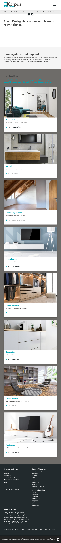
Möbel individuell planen (30, 11)
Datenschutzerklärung (18, 529)
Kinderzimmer (35, 479)
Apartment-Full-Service (38, 486)
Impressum (7, 529)
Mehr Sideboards (13, 452)
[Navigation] (54, 5)
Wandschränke (35, 505)
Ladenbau (34, 484)
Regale (33, 502)
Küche (33, 477)
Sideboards (35, 503)
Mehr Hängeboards (14, 266)
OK (58, 539)
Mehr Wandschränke (14, 127)
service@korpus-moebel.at (12, 479)
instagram (6, 482)
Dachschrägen (35, 494)
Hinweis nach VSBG (49, 529)
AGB (27, 529)
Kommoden (35, 500)
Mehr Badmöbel (13, 173)
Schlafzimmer (35, 480)
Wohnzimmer (35, 482)
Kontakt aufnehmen (12, 489)
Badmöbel (34, 493)
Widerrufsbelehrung (36, 529)
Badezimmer (35, 473)
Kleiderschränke (36, 498)
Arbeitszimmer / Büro (37, 471)
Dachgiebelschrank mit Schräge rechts (46, 11)
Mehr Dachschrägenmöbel (16, 220)
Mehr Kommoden (13, 359)
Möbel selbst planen (18, 11)
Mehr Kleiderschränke (15, 313)
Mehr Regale (12, 406)
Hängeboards (35, 496)
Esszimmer (34, 475)
